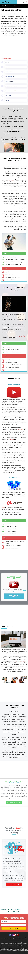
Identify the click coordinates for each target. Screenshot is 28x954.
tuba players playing (20, 336)
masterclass (4, 422)
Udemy (3, 507)
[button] (26, 2)
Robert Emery (11, 180)
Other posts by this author (14, 802)
